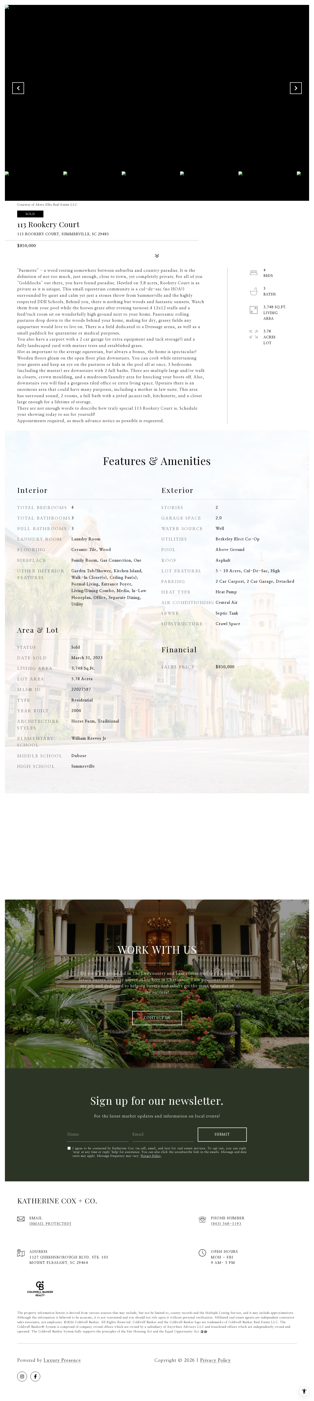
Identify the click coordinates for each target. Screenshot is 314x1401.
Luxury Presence (62, 1360)
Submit (222, 1134)
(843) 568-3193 (226, 1224)
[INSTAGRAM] (22, 1376)
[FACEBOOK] (35, 1376)
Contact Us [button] (157, 1018)
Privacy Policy (151, 1155)
